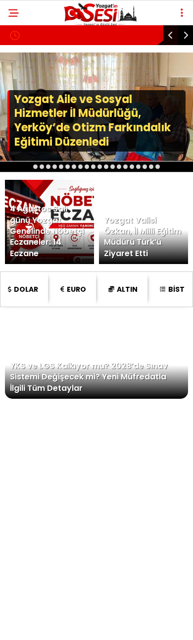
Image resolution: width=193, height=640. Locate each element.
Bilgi (23, 182)
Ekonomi (31, 142)
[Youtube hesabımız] (122, 624)
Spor (24, 161)
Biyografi (33, 202)
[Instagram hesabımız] (92, 624)
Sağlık (27, 222)
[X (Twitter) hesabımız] (62, 624)
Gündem (30, 121)
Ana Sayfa (34, 81)
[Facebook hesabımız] (32, 624)
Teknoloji (33, 242)
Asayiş (27, 102)
